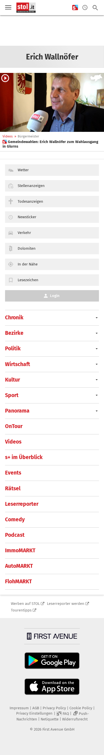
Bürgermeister (28, 136)
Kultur (12, 379)
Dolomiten (27, 248)
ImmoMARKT (20, 550)
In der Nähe (28, 264)
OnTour (13, 426)
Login (55, 295)
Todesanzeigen (30, 201)
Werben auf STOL (25, 603)
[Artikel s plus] (52, 102)
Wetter (23, 170)
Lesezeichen (28, 280)
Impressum (19, 708)
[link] (52, 144)
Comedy (15, 519)
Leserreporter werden (65, 603)
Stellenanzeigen (31, 185)
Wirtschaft (17, 364)
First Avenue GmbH (58, 729)
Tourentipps (21, 610)
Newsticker (27, 217)
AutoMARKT (19, 566)
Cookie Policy (80, 708)
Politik (13, 348)
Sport (11, 395)
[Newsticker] (85, 7)
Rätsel (12, 488)
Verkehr (24, 232)
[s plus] (75, 7)
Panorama (17, 410)
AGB (35, 708)
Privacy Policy (54, 708)
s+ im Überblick (24, 457)
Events (13, 472)
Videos (8, 136)
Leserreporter (21, 504)
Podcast (14, 535)
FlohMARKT (18, 581)
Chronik (14, 317)
